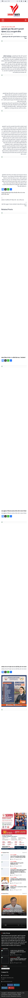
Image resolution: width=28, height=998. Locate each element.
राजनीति (13, 26)
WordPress (18, 996)
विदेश (21, 950)
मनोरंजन (10, 26)
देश (14, 950)
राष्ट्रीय (18, 950)
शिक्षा (23, 950)
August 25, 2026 (18, 875)
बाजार (8, 26)
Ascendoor (8, 996)
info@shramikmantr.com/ (7, 981)
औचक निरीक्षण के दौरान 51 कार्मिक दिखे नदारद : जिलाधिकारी (13, 357)
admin (3, 34)
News (11, 854)
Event (11, 957)
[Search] (26, 20)
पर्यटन (6, 26)
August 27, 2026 (18, 954)
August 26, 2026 (18, 859)
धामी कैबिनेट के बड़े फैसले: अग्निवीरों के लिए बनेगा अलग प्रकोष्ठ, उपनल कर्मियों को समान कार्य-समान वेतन (18, 880)
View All (24, 852)
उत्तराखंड (2, 26)
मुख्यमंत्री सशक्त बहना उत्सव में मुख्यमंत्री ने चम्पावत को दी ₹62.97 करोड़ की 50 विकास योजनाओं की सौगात (18, 959)
